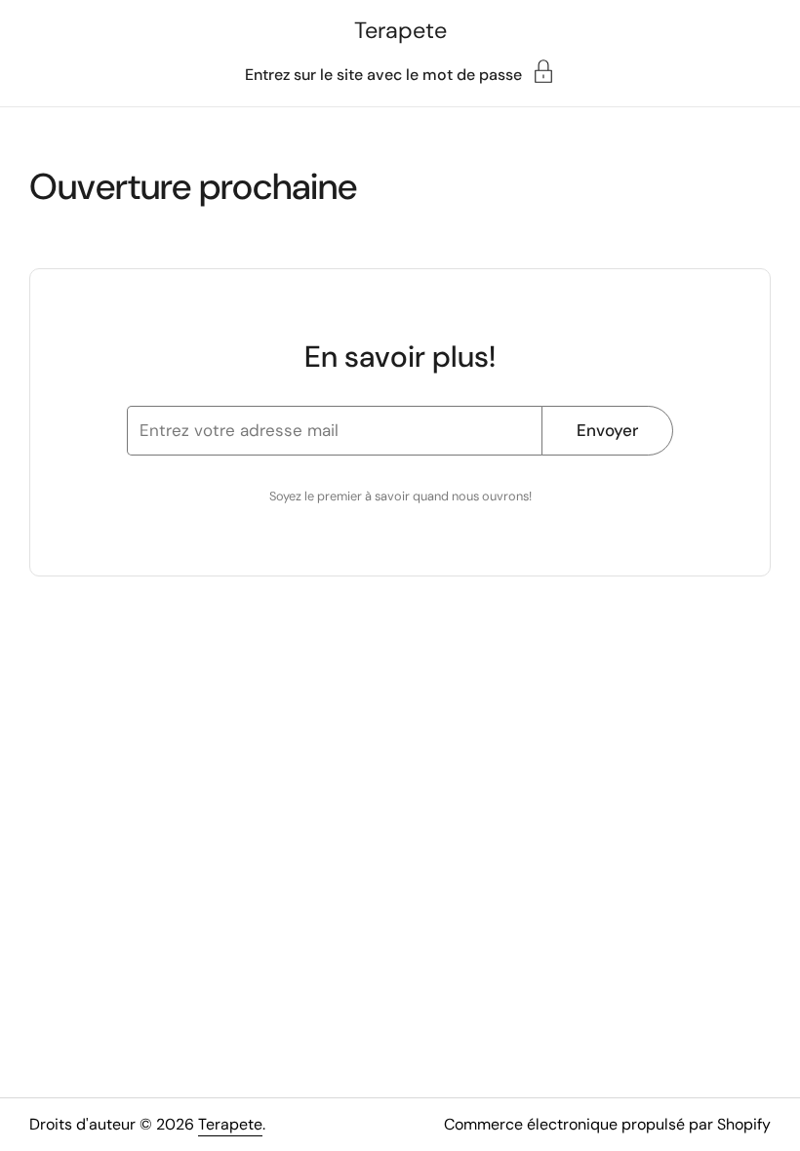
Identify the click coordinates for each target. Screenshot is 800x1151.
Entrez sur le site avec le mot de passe (383, 73)
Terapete (400, 30)
